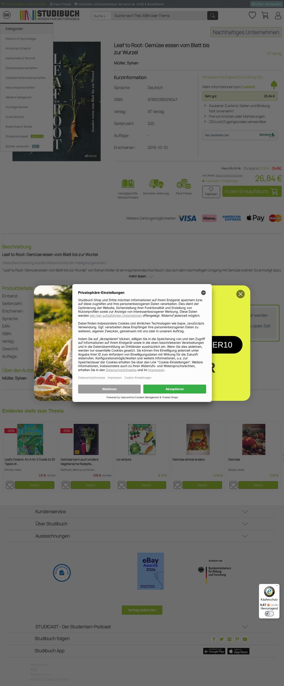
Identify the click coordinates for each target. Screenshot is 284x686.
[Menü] (277, 586)
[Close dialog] (240, 294)
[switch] (269, 613)
